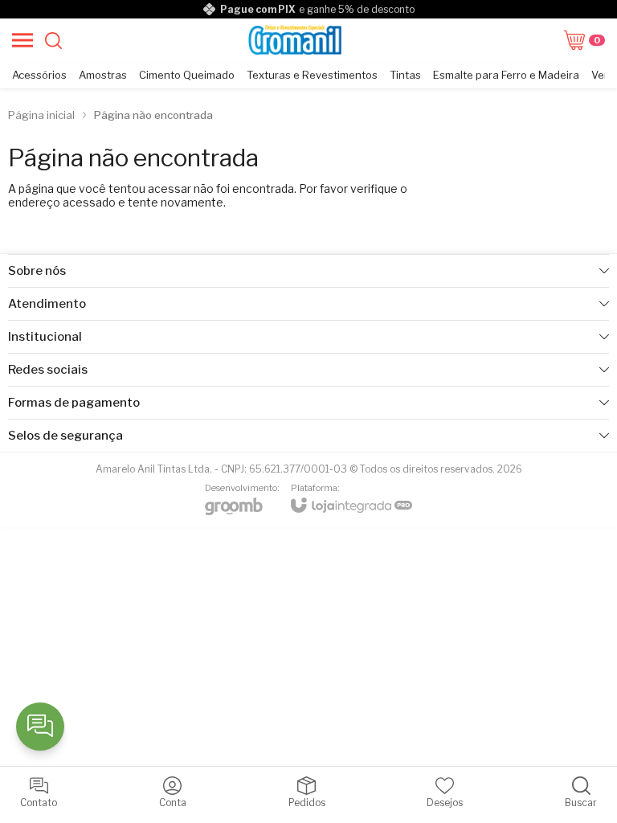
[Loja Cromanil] (295, 40)
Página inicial (41, 115)
